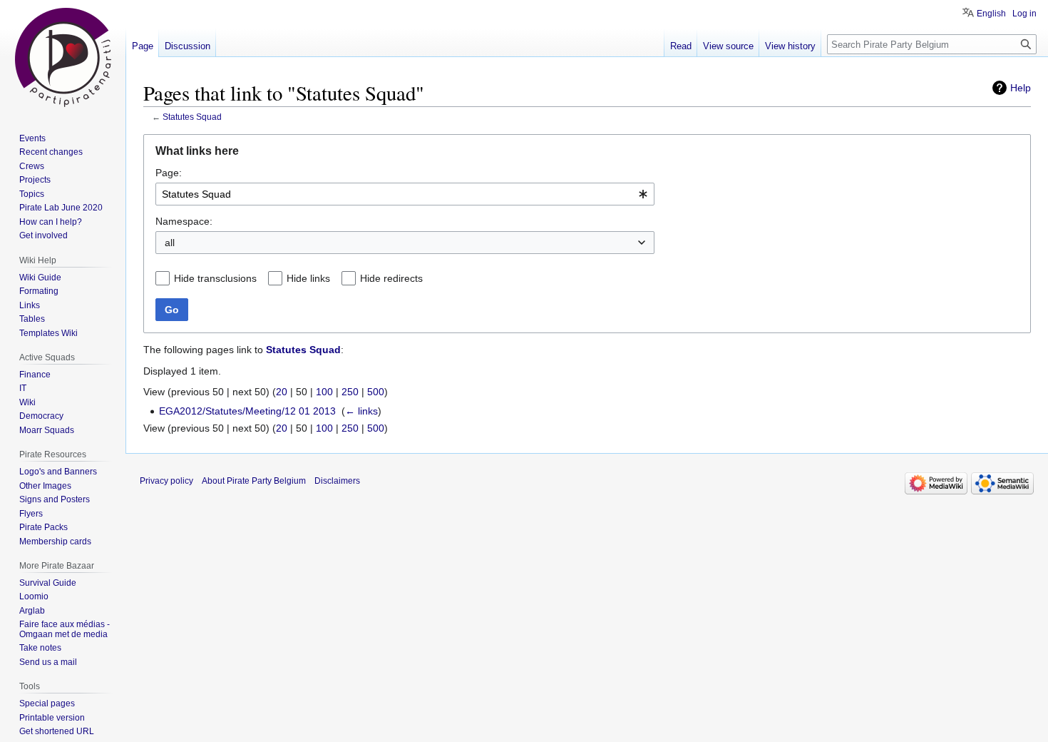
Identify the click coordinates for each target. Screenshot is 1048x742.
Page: (168, 172)
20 (281, 391)
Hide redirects (391, 278)
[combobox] (404, 194)
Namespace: (183, 221)
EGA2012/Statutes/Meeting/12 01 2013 (247, 411)
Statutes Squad (192, 116)
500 (375, 391)
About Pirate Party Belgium (254, 481)
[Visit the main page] (63, 57)
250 (350, 391)
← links (361, 411)
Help (1020, 87)
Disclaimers (337, 481)
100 (324, 391)
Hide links (308, 278)
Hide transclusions (215, 278)
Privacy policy (166, 481)
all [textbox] (170, 242)
